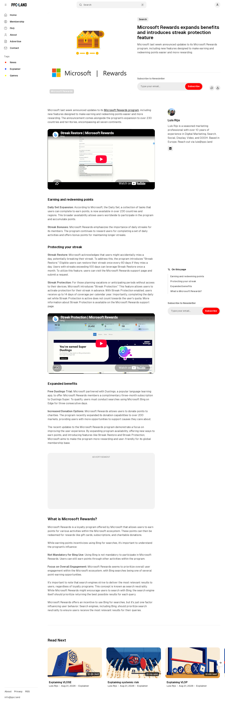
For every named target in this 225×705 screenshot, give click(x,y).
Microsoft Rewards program (121, 110)
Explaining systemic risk (123, 682)
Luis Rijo (174, 120)
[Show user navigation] (217, 5)
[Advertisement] (101, 483)
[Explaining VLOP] (192, 662)
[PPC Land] (19, 4)
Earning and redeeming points (187, 276)
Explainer (83, 686)
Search (87, 4)
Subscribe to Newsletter (151, 78)
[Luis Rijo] (171, 112)
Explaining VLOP (177, 682)
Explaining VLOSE (60, 682)
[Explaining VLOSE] (75, 662)
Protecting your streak (183, 281)
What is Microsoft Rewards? (186, 291)
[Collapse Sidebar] (6, 5)
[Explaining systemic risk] (133, 662)
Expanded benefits (181, 286)
